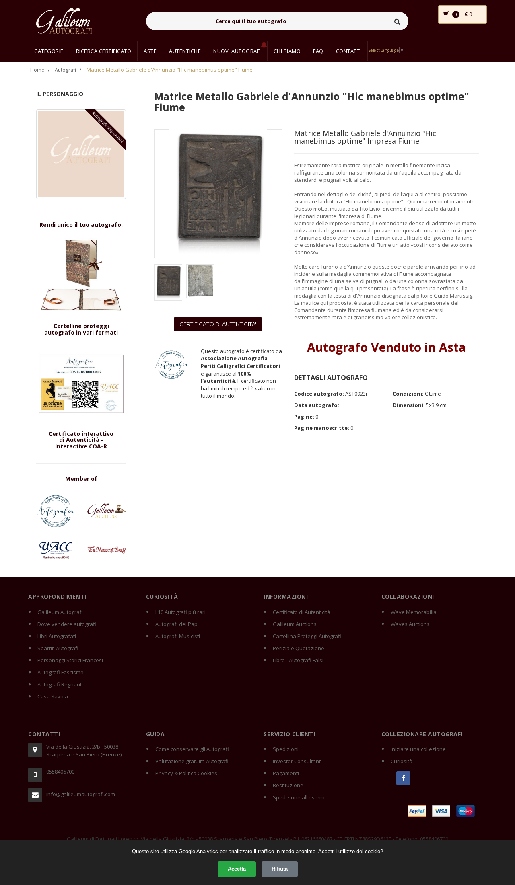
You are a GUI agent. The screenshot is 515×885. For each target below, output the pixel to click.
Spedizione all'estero (299, 797)
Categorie (49, 51)
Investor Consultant (297, 761)
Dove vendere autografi (66, 624)
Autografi (65, 69)
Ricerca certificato (104, 51)
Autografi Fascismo (60, 672)
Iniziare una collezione (418, 749)
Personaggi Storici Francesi (70, 660)
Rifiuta (280, 869)
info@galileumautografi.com (80, 794)
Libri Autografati (56, 636)
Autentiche (185, 51)
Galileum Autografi (60, 612)
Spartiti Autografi (57, 648)
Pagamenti (286, 773)
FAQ (318, 51)
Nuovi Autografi (237, 51)
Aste (150, 51)
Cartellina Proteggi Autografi (307, 636)
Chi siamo (287, 51)
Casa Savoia (52, 696)
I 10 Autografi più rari (180, 612)
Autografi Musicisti (177, 636)
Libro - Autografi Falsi (298, 660)
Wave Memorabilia (414, 612)
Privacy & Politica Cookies (186, 773)
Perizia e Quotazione (298, 648)
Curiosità (401, 761)
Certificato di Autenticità (301, 612)
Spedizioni (286, 749)
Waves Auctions (410, 624)
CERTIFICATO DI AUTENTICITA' (217, 324)
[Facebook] (403, 778)
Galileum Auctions (295, 624)
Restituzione (288, 785)
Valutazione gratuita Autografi (192, 761)
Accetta (237, 869)
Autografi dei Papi (177, 624)
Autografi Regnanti (60, 684)
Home (37, 69)
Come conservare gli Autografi (192, 749)
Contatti (348, 51)
